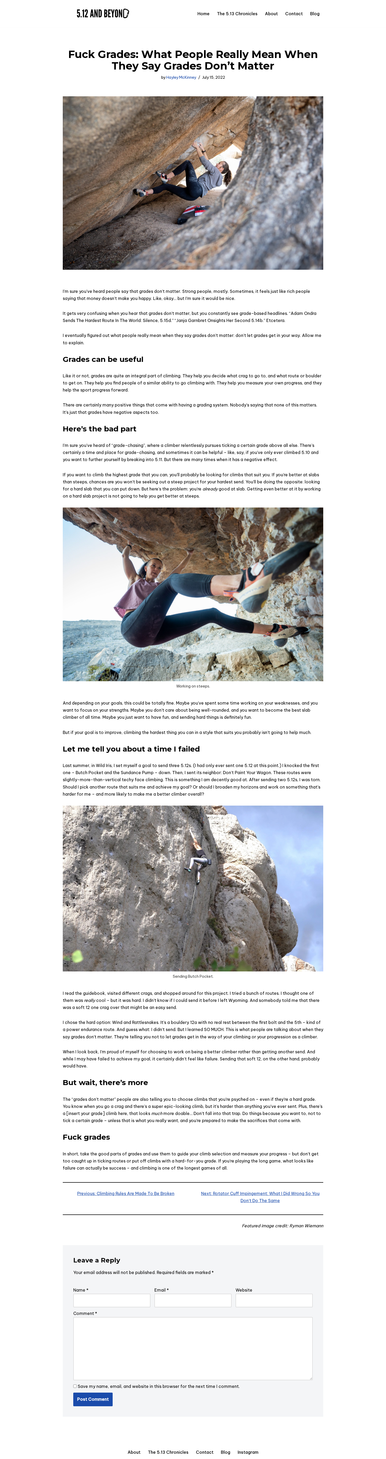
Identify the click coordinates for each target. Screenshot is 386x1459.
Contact (294, 13)
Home (203, 13)
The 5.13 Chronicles (237, 13)
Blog (315, 13)
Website (244, 1290)
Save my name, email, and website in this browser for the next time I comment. (159, 1386)
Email (161, 1290)
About (271, 13)
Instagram (248, 1452)
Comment (85, 1313)
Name (80, 1290)
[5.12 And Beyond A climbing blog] (101, 14)
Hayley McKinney (181, 77)
